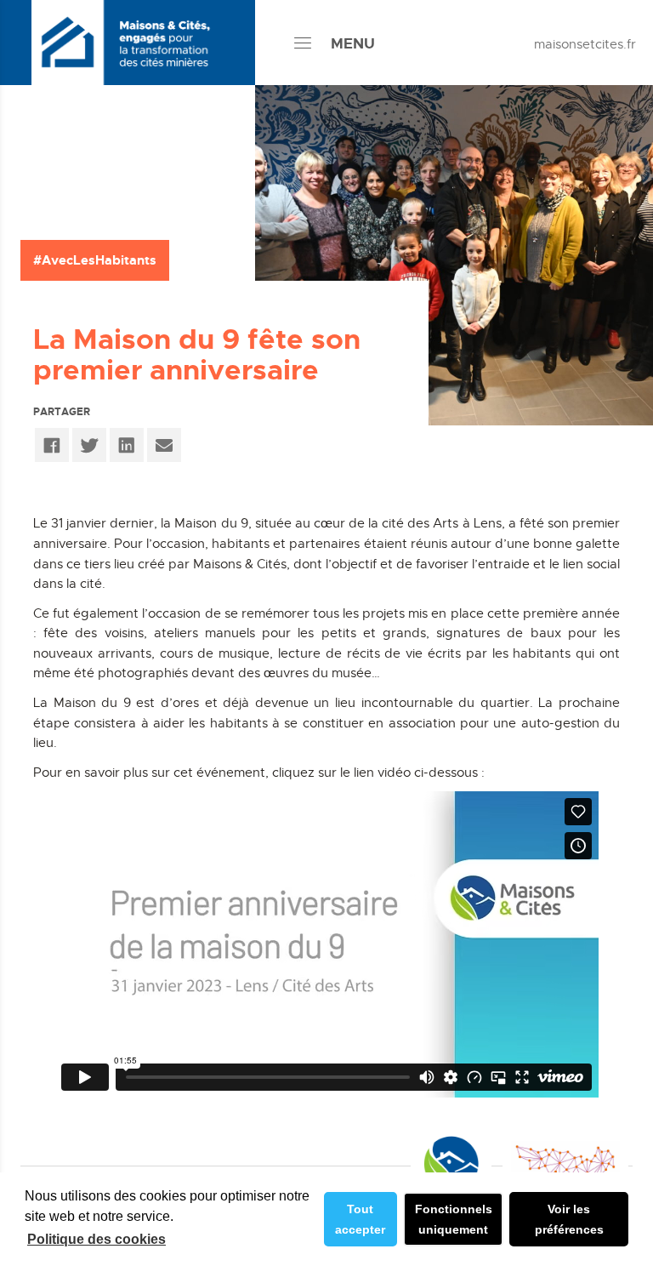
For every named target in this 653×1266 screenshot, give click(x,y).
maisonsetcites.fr (585, 44)
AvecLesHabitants (99, 259)
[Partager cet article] (164, 445)
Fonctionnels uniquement (453, 1219)
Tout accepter (360, 1219)
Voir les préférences (569, 1219)
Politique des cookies (96, 1239)
